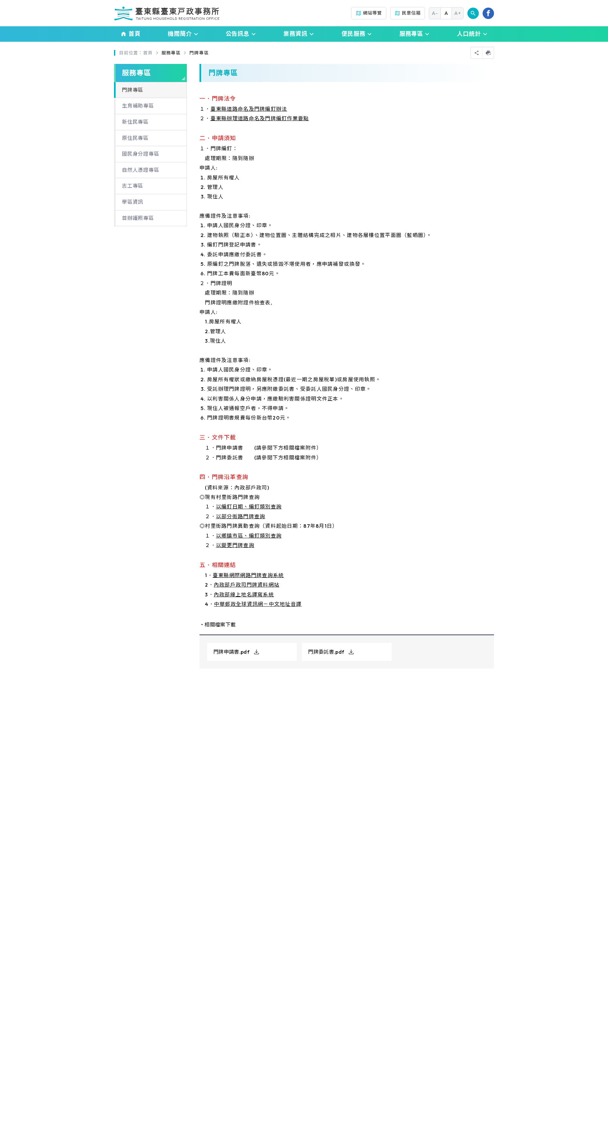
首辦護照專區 (138, 218)
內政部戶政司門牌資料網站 (246, 585)
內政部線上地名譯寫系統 (244, 594)
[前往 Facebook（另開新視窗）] (488, 13)
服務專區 (171, 53)
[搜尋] (473, 13)
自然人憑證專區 (140, 170)
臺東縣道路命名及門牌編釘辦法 (249, 109)
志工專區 (132, 186)
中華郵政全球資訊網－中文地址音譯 (257, 604)
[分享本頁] (476, 53)
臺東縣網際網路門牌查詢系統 (248, 575)
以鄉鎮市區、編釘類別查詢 (249, 535)
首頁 (148, 53)
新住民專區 (135, 122)
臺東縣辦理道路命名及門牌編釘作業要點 (260, 118)
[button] (183, 34)
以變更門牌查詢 (235, 545)
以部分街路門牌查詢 (240, 516)
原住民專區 (135, 138)
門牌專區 (198, 53)
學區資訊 (132, 202)
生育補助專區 (138, 106)
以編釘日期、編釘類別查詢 (249, 506)
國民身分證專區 (140, 154)
